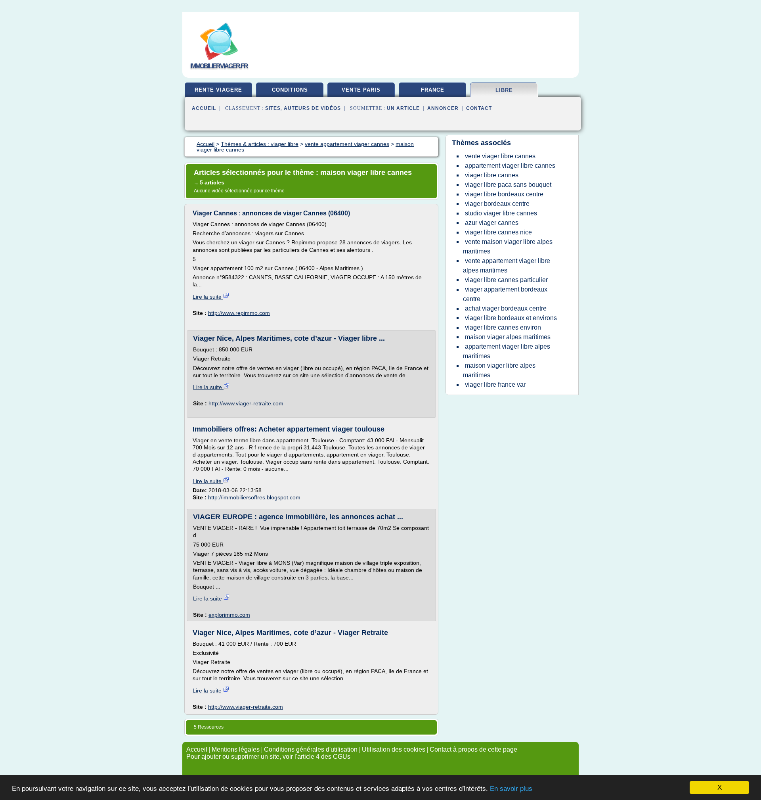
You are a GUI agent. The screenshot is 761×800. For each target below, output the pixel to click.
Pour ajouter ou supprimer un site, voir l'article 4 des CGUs (268, 756)
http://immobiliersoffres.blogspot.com (254, 497)
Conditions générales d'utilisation (311, 749)
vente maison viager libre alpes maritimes (508, 246)
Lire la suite (208, 297)
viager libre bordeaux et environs (511, 318)
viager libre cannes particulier (506, 279)
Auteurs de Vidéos (312, 108)
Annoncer (443, 108)
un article (403, 108)
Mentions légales (236, 749)
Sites (273, 108)
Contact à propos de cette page (473, 749)
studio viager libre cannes (501, 213)
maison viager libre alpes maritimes (499, 370)
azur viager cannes (491, 222)
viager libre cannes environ (503, 327)
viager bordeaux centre (497, 203)
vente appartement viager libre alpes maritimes (506, 265)
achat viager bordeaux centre (506, 308)
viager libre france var (495, 384)
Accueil (204, 108)
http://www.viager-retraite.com (245, 403)
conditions (290, 90)
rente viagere (218, 90)
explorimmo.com (229, 615)
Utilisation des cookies (393, 749)
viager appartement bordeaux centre (505, 294)
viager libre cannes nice (498, 232)
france (432, 90)
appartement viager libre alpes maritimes (506, 351)
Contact (479, 108)
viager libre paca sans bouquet (508, 184)
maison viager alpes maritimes (508, 337)
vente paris (361, 90)
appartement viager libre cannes (510, 165)
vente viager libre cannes (500, 156)
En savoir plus (511, 788)
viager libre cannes (491, 175)
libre (504, 90)
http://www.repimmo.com (239, 313)
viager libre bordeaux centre (504, 194)
